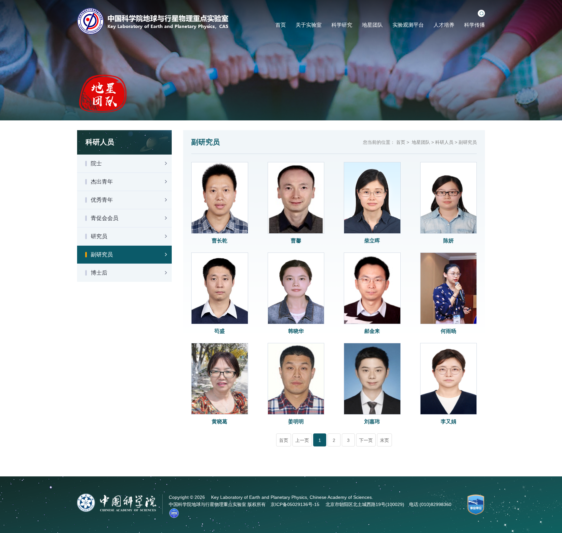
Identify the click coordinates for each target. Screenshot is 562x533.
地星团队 (372, 25)
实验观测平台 (408, 25)
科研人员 (444, 142)
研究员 (99, 236)
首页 (280, 25)
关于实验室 (309, 25)
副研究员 (102, 255)
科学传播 (474, 25)
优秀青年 (102, 200)
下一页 (366, 440)
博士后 (99, 273)
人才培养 (444, 25)
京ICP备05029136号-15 (295, 504)
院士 (96, 163)
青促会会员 (104, 218)
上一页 (302, 440)
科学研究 (341, 25)
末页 (384, 440)
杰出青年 (102, 182)
